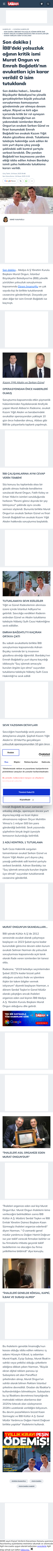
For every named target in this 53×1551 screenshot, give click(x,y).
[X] (20, 181)
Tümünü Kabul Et (26, 792)
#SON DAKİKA (36, 1481)
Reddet (10, 752)
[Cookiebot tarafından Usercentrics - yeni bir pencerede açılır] (39, 754)
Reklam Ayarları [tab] (31, 762)
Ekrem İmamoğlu (28, 286)
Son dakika (9, 270)
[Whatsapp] (26, 181)
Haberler (7, 29)
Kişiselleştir (25, 800)
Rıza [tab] (6, 762)
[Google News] (10, 181)
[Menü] (5, 4)
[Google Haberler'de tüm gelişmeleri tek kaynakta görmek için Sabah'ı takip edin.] (26, 1020)
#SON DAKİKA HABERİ (26, 1486)
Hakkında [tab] (46, 762)
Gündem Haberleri (21, 29)
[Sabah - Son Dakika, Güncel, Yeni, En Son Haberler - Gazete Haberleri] (13, 3)
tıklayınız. (25, 1549)
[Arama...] (48, 4)
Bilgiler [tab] (17, 762)
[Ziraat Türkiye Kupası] (41, 4)
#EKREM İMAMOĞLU (19, 1481)
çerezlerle (41, 1546)
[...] (31, 181)
